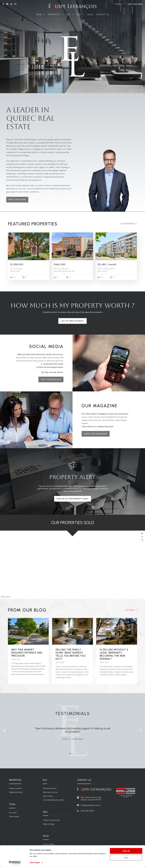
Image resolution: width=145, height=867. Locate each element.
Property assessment (51, 820)
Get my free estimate (72, 321)
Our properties (128, 224)
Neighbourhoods (15, 792)
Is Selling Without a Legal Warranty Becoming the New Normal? (114, 654)
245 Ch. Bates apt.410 (106, 269)
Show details (35, 862)
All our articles (48, 844)
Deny (126, 858)
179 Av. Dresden (16, 269)
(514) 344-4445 (135, 4)
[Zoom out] (142, 536)
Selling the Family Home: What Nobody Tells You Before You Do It (71, 654)
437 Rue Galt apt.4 (61, 269)
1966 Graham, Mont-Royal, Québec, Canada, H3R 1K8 (91, 798)
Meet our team (17, 199)
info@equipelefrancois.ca (90, 805)
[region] (72, 565)
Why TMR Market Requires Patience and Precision (26, 652)
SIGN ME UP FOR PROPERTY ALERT (73, 499)
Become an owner (50, 792)
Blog (90, 14)
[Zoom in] (142, 533)
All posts (130, 610)
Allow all (126, 851)
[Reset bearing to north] (142, 540)
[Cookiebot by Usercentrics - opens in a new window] (15, 862)
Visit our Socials (51, 379)
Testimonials (14, 816)
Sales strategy (48, 824)
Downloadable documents (53, 800)
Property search (15, 788)
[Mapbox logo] (6, 596)
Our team (13, 813)
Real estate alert (49, 788)
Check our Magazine (95, 434)
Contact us (102, 14)
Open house (48, 796)
